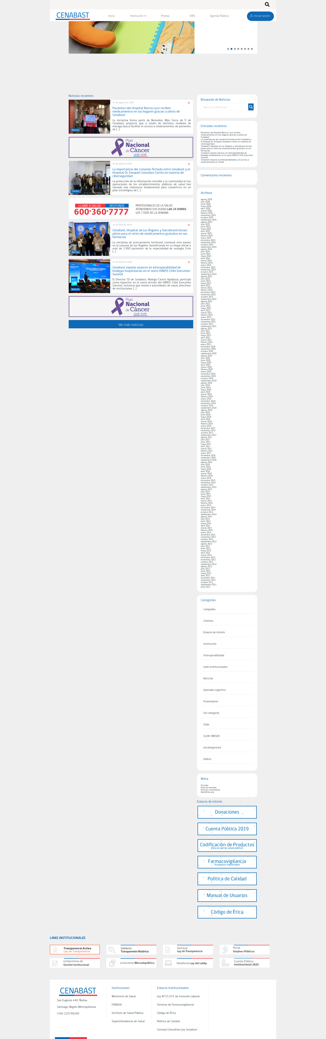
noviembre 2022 (208, 295)
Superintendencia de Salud (128, 1021)
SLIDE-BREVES (211, 736)
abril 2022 (205, 310)
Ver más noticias (130, 325)
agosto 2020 (206, 356)
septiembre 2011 (208, 585)
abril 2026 (205, 208)
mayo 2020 (206, 363)
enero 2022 (206, 317)
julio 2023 (205, 279)
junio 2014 (205, 521)
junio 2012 (205, 571)
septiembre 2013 (208, 542)
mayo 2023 (206, 283)
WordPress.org (207, 792)
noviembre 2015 (208, 483)
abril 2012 (205, 576)
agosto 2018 (206, 410)
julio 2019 (205, 385)
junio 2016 (205, 467)
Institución (136, 16)
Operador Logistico (214, 690)
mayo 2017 (206, 444)
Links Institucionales (215, 667)
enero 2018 (206, 426)
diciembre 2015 (208, 480)
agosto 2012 (206, 566)
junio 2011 (205, 587)
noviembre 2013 (208, 537)
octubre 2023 (207, 272)
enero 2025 (206, 238)
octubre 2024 (207, 245)
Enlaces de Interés (214, 632)
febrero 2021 (207, 342)
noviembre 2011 (208, 580)
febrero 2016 (207, 476)
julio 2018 (205, 412)
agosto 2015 (206, 489)
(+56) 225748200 (68, 1013)
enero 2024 (206, 265)
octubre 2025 (207, 218)
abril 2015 (205, 499)
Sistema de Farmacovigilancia (175, 1004)
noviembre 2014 (208, 510)
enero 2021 (206, 344)
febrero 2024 (207, 263)
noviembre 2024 (208, 242)
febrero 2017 (207, 451)
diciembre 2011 (208, 578)
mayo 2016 (206, 469)
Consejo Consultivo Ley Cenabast (177, 1029)
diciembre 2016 (208, 455)
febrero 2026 (207, 213)
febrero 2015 (207, 503)
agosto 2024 (206, 249)
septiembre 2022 (208, 299)
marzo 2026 (206, 211)
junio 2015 (205, 494)
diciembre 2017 (208, 428)
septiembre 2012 (208, 564)
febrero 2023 (207, 290)
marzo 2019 (206, 394)
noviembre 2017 (208, 431)
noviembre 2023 (208, 270)
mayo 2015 (206, 496)
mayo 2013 (206, 551)
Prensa (165, 16)
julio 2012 (205, 569)
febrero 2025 (207, 236)
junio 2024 (205, 254)
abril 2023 (205, 286)
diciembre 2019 (208, 374)
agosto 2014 (206, 517)
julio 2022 (205, 304)
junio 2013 (205, 548)
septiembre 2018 (208, 408)
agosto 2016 (206, 462)
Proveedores (210, 701)
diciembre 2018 (208, 401)
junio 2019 (205, 387)
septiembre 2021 (208, 326)
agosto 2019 (206, 383)
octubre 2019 (207, 378)
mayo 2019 (206, 390)
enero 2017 (206, 453)
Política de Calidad (168, 1021)
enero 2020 (206, 372)
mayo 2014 (206, 523)
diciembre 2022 (208, 292)
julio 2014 (205, 519)
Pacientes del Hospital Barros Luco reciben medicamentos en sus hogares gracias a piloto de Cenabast (224, 135)
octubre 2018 (207, 406)
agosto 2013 (206, 544)
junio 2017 (205, 442)
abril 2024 (205, 258)
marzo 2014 (206, 528)
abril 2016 (205, 471)
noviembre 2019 (208, 376)
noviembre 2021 (208, 322)
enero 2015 (206, 505)
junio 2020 (205, 360)
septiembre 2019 (208, 381)
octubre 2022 (207, 297)
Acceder (204, 785)
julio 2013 (205, 546)
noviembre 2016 (208, 458)
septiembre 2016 (208, 460)
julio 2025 (205, 224)
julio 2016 (205, 465)
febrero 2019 (207, 397)
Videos (207, 759)
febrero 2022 (207, 315)
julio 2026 (205, 202)
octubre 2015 (207, 485)
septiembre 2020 (208, 354)
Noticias (208, 678)
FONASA (117, 1004)
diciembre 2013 (208, 535)
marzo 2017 (206, 449)
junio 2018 (205, 415)
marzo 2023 (206, 288)
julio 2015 (205, 492)
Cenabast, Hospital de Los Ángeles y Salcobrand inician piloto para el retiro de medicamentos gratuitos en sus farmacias (226, 148)
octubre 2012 (207, 562)
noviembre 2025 (208, 215)
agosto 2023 (206, 276)
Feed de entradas (209, 788)
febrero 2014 (207, 530)
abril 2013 (205, 553)
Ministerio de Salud (124, 996)
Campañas (209, 609)
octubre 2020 (207, 351)
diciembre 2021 (208, 320)
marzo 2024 (206, 261)
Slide (206, 724)
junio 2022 (205, 306)
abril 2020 (205, 365)
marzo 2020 (206, 367)
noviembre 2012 (208, 560)
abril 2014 (205, 526)
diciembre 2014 (208, 508)
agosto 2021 (206, 329)
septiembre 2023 (208, 274)
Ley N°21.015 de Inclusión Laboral (178, 996)
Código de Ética (166, 1013)
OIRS (192, 16)
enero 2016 (206, 478)
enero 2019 (206, 399)
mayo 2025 (206, 229)
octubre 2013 (207, 539)
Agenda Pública (219, 16)
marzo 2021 (206, 340)
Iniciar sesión (262, 16)
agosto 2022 (206, 301)
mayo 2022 (206, 308)
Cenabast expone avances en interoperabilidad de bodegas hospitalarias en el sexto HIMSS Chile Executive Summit (227, 155)
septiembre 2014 (208, 514)
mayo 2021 (206, 335)
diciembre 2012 (208, 557)
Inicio (111, 16)
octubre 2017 (207, 433)
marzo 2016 (206, 474)
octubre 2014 (207, 512)
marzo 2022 (206, 313)
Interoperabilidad (213, 655)
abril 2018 (205, 419)
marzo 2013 (206, 555)
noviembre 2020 (208, 349)
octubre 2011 (207, 582)
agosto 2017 (206, 437)
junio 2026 (205, 204)
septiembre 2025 (208, 220)
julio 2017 (205, 440)
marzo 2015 (206, 501)
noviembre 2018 (208, 403)
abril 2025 (205, 231)
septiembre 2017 (208, 435)
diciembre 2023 (208, 267)
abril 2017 (205, 446)
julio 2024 (205, 252)
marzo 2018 (206, 421)
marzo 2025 (206, 233)
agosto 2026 (206, 199)
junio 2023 (205, 281)
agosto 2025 (206, 222)
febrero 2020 (207, 369)
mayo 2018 (206, 417)
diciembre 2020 (208, 347)
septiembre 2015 (208, 487)
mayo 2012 (206, 573)
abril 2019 (205, 392)
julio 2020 (205, 358)
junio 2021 (205, 333)
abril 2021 (205, 338)
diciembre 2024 (208, 240)
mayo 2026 (206, 206)
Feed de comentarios (210, 790)
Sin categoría (211, 713)
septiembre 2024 (208, 247)
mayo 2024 (206, 256)
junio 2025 (205, 227)
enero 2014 (206, 532)
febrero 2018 (207, 424)
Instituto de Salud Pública (127, 1013)
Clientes (208, 621)
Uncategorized (212, 747)
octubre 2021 (207, 324)
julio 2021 (205, 331)
